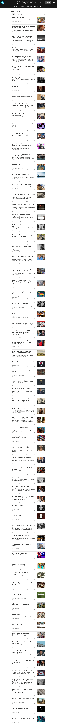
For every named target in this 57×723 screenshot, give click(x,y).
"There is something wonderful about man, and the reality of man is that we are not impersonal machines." (23, 480)
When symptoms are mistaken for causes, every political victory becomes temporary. (22, 586)
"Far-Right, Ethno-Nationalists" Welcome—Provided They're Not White (23, 458)
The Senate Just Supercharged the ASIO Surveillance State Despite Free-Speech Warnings (22, 38)
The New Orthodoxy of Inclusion (20, 633)
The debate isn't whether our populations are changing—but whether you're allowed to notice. (23, 208)
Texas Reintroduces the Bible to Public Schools (22, 573)
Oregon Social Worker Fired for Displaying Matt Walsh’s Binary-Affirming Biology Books (23, 270)
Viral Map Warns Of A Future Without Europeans (22, 468)
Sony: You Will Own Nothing (19, 553)
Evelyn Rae (24, 356)
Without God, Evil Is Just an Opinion (21, 184)
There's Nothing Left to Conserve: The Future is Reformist (22, 642)
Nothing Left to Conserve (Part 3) (18, 692)
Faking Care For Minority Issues (20, 322)
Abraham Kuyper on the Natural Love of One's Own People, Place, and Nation (22, 399)
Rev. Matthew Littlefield (19, 168)
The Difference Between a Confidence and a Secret (23, 225)
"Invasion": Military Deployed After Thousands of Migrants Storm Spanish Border (22, 282)
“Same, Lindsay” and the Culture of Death (23, 47)
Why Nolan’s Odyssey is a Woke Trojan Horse (22, 292)
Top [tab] (16, 14)
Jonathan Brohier (17, 412)
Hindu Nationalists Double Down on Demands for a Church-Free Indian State (22, 104)
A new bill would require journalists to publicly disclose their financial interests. (23, 80)
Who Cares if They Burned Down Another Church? (23, 312)
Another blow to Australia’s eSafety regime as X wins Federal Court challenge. (23, 137)
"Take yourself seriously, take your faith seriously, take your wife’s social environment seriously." (23, 97)
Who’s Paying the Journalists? (19, 78)
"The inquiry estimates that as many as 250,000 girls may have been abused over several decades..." (23, 710)
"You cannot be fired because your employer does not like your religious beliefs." (23, 178)
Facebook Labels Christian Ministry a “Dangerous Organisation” (21, 215)
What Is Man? (15, 477)
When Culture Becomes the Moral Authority (23, 670)
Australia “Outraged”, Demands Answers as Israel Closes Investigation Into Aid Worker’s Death (23, 68)
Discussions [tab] (20, 14)
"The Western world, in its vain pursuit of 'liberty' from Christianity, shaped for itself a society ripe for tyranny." (22, 529)
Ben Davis (22, 307)
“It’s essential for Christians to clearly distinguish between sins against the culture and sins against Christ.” (23, 673)
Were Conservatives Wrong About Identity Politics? (23, 124)
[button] (15, 6)
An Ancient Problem (17, 164)
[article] (28, 20)
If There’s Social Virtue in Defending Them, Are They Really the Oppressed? (23, 302)
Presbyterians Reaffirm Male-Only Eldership (21, 370)
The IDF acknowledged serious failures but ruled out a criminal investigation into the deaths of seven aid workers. (23, 71)
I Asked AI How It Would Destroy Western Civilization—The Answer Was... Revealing (23, 717)
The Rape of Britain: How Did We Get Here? (23, 698)
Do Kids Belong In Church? (19, 564)
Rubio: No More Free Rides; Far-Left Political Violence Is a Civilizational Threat (23, 389)
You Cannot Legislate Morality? (20, 427)
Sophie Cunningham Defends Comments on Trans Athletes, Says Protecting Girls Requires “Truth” (23, 342)
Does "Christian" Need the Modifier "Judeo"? (23, 361)
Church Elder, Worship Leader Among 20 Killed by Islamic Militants (22, 235)
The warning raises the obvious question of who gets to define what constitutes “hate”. (22, 218)
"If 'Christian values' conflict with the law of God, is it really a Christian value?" (23, 507)
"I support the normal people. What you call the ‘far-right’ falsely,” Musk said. (23, 334)
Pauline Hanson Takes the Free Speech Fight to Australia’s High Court (23, 26)
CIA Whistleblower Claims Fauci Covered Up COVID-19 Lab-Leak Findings (22, 680)
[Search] (41, 2)
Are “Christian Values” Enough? (20, 505)
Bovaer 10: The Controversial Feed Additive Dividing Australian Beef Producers (23, 351)
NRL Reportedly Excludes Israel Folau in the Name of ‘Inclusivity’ (23, 651)
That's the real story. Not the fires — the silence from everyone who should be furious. (22, 315)
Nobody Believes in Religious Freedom (22, 380)
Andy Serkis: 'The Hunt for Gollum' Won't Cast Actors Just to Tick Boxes (22, 418)
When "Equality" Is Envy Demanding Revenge (21, 545)
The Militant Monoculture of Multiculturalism (19, 114)
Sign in (53, 2)
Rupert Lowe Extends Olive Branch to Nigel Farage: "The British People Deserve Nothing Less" (23, 256)
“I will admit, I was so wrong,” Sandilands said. (20, 148)
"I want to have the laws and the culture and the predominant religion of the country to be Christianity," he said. (23, 490)
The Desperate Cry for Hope (19, 408)
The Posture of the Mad (18, 17)
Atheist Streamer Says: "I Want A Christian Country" (23, 487)
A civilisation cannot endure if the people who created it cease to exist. (22, 402)
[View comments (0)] (19, 23)
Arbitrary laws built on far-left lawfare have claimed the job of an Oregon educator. (23, 274)
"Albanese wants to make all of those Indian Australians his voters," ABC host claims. (23, 439)
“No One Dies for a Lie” (18, 86)
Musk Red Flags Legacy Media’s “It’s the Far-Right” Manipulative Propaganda (23, 331)
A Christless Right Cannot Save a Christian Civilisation (23, 583)
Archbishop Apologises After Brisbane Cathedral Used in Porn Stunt (22, 57)
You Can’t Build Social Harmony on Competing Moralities (21, 155)
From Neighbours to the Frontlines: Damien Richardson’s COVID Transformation (23, 245)
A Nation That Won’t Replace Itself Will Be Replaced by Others (23, 623)
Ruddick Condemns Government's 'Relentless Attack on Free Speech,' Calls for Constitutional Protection (23, 194)
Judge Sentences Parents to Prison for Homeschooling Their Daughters (22, 603)
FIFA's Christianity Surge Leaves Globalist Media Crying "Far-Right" (23, 593)
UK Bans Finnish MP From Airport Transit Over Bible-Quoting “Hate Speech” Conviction (23, 447)
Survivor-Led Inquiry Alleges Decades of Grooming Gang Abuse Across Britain (22, 707)
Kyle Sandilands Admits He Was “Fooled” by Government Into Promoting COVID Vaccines (23, 145)
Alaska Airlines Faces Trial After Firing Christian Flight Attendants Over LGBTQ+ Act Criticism (23, 174)
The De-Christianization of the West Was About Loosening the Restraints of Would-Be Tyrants (23, 525)
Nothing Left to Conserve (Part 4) (18, 644)
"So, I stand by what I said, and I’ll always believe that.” (22, 345)
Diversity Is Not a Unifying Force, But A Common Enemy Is (22, 613)
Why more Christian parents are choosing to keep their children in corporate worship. (22, 566)
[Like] (12, 23)
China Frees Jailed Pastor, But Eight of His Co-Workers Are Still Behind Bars (23, 497)
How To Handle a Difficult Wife (20, 95)
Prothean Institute (24, 317)
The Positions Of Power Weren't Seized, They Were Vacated (22, 690)
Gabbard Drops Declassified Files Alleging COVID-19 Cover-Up (23, 661)
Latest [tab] (13, 14)
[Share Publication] (43, 2)
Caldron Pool (18, 21)
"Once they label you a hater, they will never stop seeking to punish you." (23, 451)
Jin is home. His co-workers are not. (18, 499)
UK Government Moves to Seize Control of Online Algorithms (23, 514)
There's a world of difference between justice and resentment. (23, 547)
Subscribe (48, 2)
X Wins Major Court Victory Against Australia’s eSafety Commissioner (21, 134)
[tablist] (17, 14)
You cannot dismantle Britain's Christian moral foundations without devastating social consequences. (23, 700)
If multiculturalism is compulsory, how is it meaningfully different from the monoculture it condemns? (22, 117)
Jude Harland (16, 509)
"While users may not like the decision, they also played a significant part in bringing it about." (23, 555)
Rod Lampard (16, 179)
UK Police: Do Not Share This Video (21, 535)
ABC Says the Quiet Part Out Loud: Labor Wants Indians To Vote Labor (22, 436)
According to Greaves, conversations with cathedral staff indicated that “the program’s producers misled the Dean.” (23, 60)
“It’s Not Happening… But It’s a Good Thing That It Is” (23, 205)
